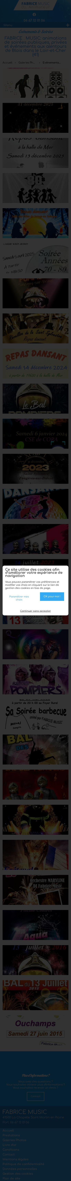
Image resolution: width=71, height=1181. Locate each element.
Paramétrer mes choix (19, 598)
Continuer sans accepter (35, 611)
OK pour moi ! (52, 596)
